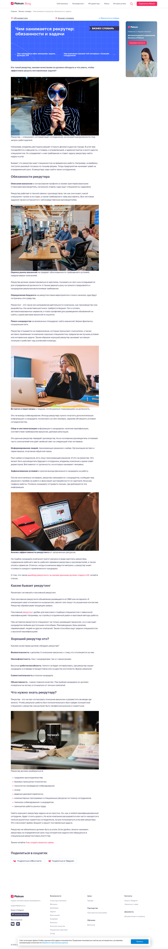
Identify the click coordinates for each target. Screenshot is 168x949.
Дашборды (54, 908)
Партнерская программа (97, 913)
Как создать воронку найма (40, 842)
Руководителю (78, 4)
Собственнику (62, 4)
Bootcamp (91, 925)
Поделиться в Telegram (63, 861)
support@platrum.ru (18, 906)
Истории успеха (119, 4)
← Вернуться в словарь (109, 18)
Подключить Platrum (147, 4)
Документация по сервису (134, 916)
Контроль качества (57, 926)
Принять (139, 942)
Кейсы (106, 4)
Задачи (53, 912)
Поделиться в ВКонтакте (29, 861)
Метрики (53, 904)
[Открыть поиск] (131, 4)
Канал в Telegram (131, 901)
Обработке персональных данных (55, 943)
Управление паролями (59, 930)
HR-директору (94, 4)
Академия (54, 919)
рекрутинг (28, 612)
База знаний (55, 915)
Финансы (53, 922)
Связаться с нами (131, 904)
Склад (52, 933)
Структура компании (58, 901)
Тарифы (90, 901)
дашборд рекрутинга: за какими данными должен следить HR (58, 575)
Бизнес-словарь (66, 18)
